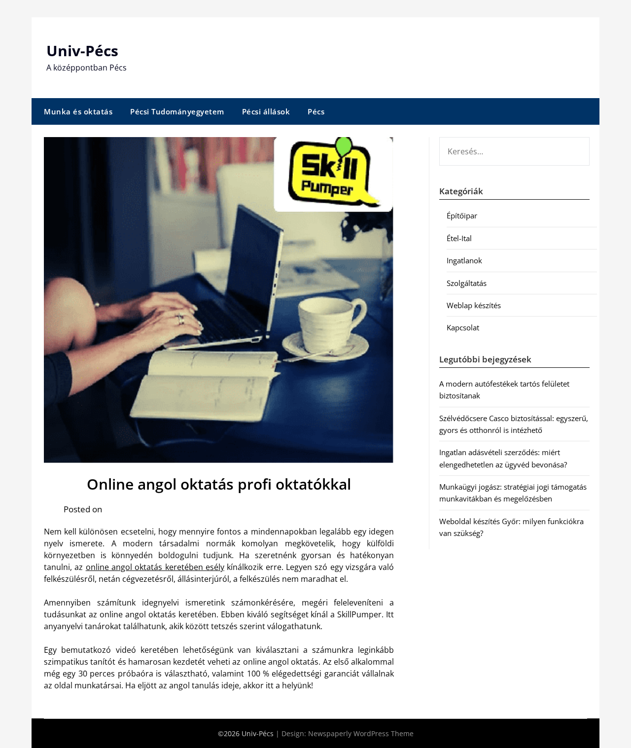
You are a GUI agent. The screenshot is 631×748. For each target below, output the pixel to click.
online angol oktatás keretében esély (155, 567)
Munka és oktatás (78, 111)
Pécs (316, 111)
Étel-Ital (459, 238)
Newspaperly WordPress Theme (361, 733)
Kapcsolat (463, 327)
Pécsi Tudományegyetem (177, 111)
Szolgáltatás (467, 283)
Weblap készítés (474, 305)
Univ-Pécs (82, 50)
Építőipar (462, 215)
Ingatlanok (464, 260)
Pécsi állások (266, 111)
